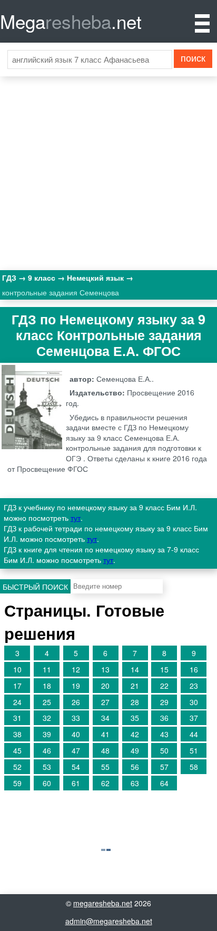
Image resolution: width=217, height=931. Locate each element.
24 (17, 702)
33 (76, 717)
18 (47, 685)
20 (105, 685)
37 (194, 717)
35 (135, 717)
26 (76, 702)
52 (17, 766)
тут (76, 517)
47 (76, 750)
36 (164, 717)
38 (17, 734)
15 (164, 669)
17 (17, 685)
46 (47, 750)
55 (105, 766)
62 (105, 783)
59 (17, 783)
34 (105, 717)
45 (17, 750)
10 (17, 669)
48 (105, 750)
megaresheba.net (102, 903)
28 (135, 702)
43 (164, 734)
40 (76, 734)
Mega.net (71, 21)
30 (194, 702)
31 (17, 717)
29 (164, 702)
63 (135, 783)
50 (164, 750)
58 (194, 766)
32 (47, 717)
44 (194, 734)
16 (194, 669)
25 (47, 702)
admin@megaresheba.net (108, 921)
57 (164, 766)
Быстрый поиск (35, 586)
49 (135, 750)
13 (105, 669)
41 (105, 734)
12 (76, 669)
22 (164, 685)
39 (47, 734)
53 (47, 766)
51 (194, 750)
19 (76, 685)
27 (105, 702)
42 (135, 734)
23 (194, 685)
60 (47, 783)
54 (76, 766)
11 (47, 669)
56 (135, 766)
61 (76, 783)
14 (135, 669)
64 (164, 783)
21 (135, 685)
